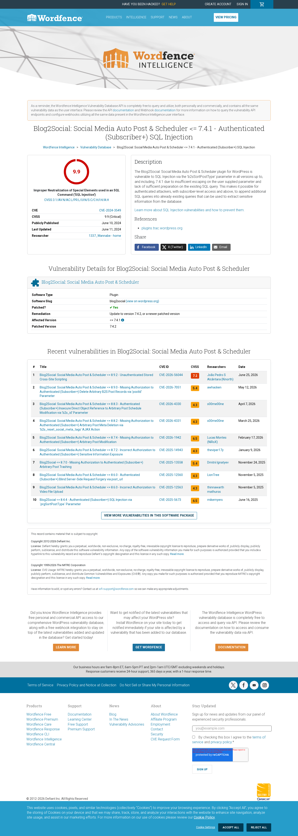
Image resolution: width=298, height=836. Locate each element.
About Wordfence (164, 714)
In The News (118, 719)
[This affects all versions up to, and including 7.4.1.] (122, 320)
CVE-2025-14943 (171, 450)
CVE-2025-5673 (170, 499)
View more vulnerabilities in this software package (149, 515)
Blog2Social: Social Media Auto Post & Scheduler (90, 282)
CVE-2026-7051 (170, 387)
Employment (160, 724)
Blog (112, 714)
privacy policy (221, 742)
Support (157, 17)
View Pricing (226, 17)
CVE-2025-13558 (171, 462)
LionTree (213, 475)
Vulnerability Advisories (126, 724)
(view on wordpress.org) (142, 301)
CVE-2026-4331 (170, 420)
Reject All (259, 827)
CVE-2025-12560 (171, 475)
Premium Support (81, 729)
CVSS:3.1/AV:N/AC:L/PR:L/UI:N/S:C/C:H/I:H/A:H (76, 200)
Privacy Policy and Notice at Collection (86, 685)
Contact (157, 729)
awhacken (214, 387)
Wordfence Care (38, 724)
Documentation (79, 714)
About (187, 17)
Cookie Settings (205, 827)
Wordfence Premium (42, 719)
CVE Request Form (165, 739)
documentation (123, 110)
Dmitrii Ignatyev (218, 462)
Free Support (78, 724)
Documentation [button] (231, 647)
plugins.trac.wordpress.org (162, 228)
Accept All (231, 827)
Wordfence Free (38, 714)
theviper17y (215, 450)
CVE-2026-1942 (170, 437)
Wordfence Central (40, 744)
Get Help (169, 4)
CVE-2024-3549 (110, 210)
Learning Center (80, 719)
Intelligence (136, 17)
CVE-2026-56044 (171, 375)
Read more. (177, 554)
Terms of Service (40, 685)
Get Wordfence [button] (148, 647)
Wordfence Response (43, 729)
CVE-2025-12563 (171, 487)
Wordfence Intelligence (44, 739)
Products (114, 17)
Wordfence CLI (37, 734)
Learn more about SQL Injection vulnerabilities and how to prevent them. (190, 210)
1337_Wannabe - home (105, 235)
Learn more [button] (66, 647)
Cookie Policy (204, 817)
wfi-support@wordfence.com (116, 589)
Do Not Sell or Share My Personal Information (155, 685)
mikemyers (215, 499)
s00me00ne (215, 404)
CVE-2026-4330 (170, 404)
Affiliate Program (164, 719)
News (173, 17)
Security (157, 734)
